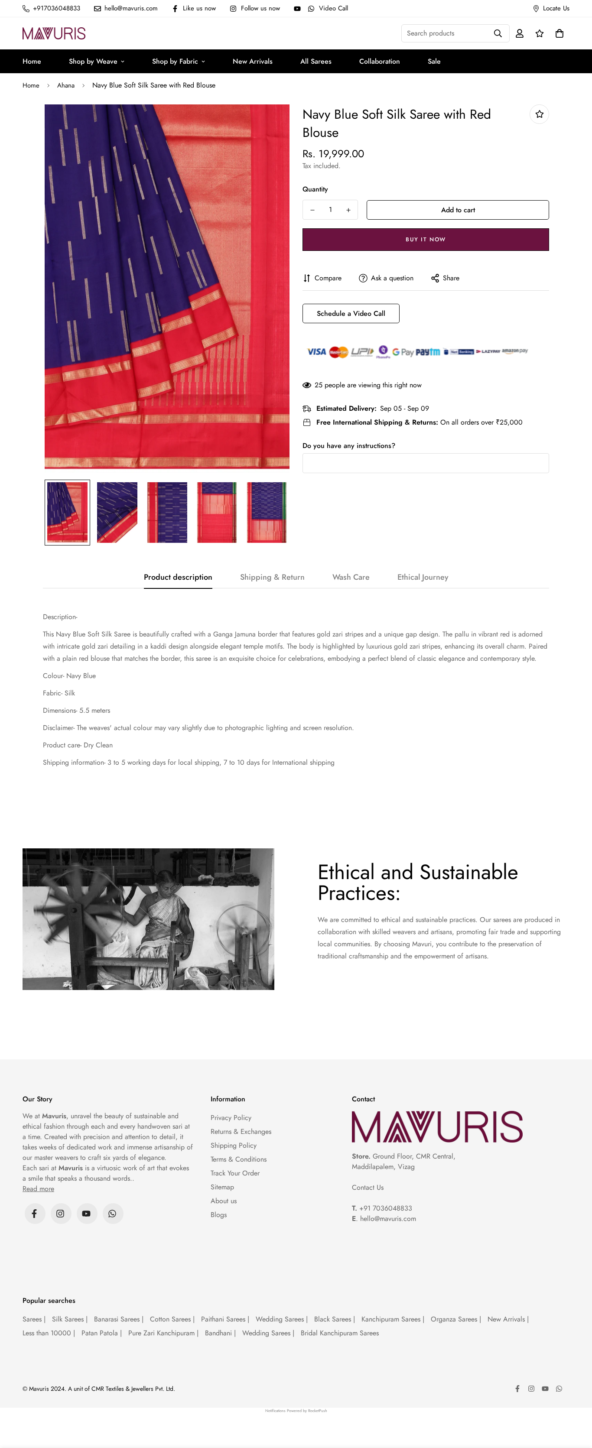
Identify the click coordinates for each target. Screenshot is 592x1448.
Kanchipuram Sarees (392, 1319)
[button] (558, 33)
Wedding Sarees (282, 1319)
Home (32, 61)
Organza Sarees (456, 1319)
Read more (38, 1189)
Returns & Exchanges (241, 1131)
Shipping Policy (234, 1145)
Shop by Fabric (175, 61)
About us (224, 1201)
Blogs (219, 1215)
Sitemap (222, 1187)
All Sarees (316, 61)
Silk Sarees (70, 1319)
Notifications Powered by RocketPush (296, 1410)
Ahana (66, 85)
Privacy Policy (231, 1118)
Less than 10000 (49, 1333)
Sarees (34, 1319)
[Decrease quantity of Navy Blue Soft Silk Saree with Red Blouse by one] (312, 210)
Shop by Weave (93, 61)
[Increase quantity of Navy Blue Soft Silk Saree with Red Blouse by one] (348, 210)
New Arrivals (253, 61)
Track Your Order (235, 1173)
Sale (434, 61)
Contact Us (368, 1187)
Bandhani (220, 1333)
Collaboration (379, 61)
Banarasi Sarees (118, 1319)
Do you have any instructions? (349, 446)
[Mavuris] (54, 33)
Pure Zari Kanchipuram (163, 1333)
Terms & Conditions (239, 1159)
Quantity (315, 189)
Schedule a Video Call (351, 313)
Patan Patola (101, 1333)
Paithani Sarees (225, 1319)
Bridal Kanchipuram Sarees (340, 1333)
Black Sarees (334, 1319)
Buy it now (426, 239)
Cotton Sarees (172, 1319)
